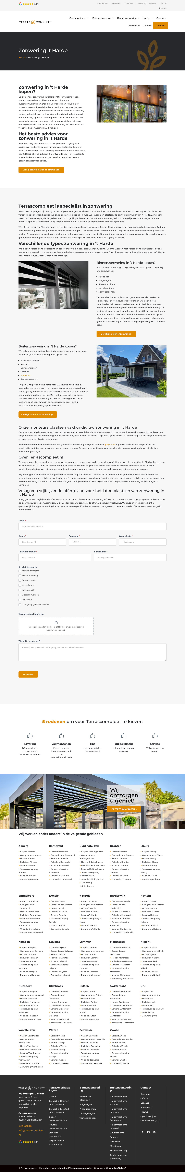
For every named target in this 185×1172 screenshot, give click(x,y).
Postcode (74, 536)
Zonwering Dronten (121, 879)
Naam (22, 520)
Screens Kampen (28, 961)
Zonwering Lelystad (60, 975)
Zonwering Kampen (30, 975)
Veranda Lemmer (89, 972)
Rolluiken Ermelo (59, 911)
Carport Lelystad (58, 947)
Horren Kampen (28, 954)
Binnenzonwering (127, 18)
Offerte (160, 25)
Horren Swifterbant (121, 1002)
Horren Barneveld (59, 858)
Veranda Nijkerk (150, 972)
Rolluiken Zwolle (120, 1046)
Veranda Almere (28, 876)
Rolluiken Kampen (29, 958)
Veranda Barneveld (60, 876)
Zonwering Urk (149, 1016)
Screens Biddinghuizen (92, 869)
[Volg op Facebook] (142, 1132)
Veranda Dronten (120, 876)
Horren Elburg (149, 858)
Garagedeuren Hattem (153, 905)
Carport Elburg (149, 851)
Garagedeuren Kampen (31, 951)
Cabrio (52, 1096)
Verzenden (28, 674)
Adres (22, 536)
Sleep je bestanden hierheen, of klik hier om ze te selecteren (56, 627)
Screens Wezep (58, 1049)
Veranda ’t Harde (89, 925)
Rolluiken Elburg (150, 862)
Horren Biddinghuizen (92, 862)
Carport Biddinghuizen (92, 851)
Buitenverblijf (27, 590)
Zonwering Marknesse (122, 978)
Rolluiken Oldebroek (61, 1005)
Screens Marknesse (121, 965)
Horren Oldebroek (59, 1002)
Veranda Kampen (28, 972)
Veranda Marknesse (121, 975)
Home (21, 57)
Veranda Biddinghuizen (92, 879)
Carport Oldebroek (60, 991)
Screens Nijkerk (149, 961)
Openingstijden (148, 1116)
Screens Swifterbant (121, 1009)
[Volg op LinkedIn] (154, 1132)
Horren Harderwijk (121, 911)
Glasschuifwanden (30, 595)
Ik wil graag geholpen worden (35, 604)
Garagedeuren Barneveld (63, 855)
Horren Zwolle (118, 1042)
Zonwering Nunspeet (30, 1019)
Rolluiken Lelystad (60, 958)
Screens (114, 1137)
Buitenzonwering (101, 18)
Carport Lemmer (89, 947)
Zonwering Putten (90, 1019)
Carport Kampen (28, 947)
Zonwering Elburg (151, 879)
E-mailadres (100, 551)
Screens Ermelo (58, 915)
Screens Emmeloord (30, 918)
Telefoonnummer (27, 551)
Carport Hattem (149, 901)
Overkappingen (77, 18)
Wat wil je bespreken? (29, 641)
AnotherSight (116, 1168)
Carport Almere (27, 851)
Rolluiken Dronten (120, 862)
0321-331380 (25, 1126)
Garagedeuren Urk (151, 995)
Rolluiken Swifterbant (122, 1005)
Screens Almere (27, 865)
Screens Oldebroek (60, 1009)
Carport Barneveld (59, 851)
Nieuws (163, 4)
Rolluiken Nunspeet (29, 1002)
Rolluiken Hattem (150, 911)
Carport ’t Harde (89, 901)
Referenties (116, 4)
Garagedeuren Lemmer (92, 951)
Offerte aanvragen (123, 809)
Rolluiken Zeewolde (90, 1046)
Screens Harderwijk (121, 918)
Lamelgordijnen (87, 1113)
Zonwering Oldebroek (61, 1023)
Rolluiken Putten (89, 1002)
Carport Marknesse (121, 947)
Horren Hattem (149, 908)
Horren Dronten (119, 858)
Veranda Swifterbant (121, 1019)
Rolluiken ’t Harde (90, 911)
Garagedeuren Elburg (152, 855)
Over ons (129, 4)
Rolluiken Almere (28, 862)
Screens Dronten (120, 865)
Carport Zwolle (119, 1036)
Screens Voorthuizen (30, 1053)
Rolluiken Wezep (59, 1046)
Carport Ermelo (58, 901)
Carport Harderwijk (121, 901)
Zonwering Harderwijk (123, 932)
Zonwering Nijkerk (151, 975)
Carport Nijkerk (149, 947)
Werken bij (141, 4)
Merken (152, 4)
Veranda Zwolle (119, 1060)
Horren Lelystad (58, 954)
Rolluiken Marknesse (122, 961)
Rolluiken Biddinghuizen (93, 865)
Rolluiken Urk (148, 1002)
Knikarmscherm (118, 1096)
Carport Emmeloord (29, 901)
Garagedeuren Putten (91, 995)
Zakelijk (147, 25)
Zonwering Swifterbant (123, 1023)
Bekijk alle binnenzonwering (116, 334)
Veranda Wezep (58, 1060)
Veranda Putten (88, 1016)
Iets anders (26, 599)
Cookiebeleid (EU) (149, 1120)
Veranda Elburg (149, 876)
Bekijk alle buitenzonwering (38, 414)
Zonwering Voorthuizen (31, 1067)
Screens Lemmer (89, 961)
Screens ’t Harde (89, 915)
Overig (160, 18)
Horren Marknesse (120, 958)
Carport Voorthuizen (29, 1036)
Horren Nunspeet (28, 998)
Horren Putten (88, 998)
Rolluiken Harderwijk (122, 915)
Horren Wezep (58, 1042)
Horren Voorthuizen (29, 1046)
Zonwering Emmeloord (31, 932)
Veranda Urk (148, 1012)
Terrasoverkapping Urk (153, 1009)
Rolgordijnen (86, 1104)
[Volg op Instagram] (148, 1132)
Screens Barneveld (60, 865)
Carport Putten (88, 991)
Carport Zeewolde (89, 1036)
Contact (162, 8)
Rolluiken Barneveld (60, 862)
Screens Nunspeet (29, 1005)
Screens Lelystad (59, 961)
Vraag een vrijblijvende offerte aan (41, 169)
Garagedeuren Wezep (61, 1039)
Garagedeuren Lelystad (62, 951)
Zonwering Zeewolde (91, 1063)
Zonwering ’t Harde (90, 929)
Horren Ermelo (58, 908)
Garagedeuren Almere (31, 855)
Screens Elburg (149, 865)
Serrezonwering (118, 1150)
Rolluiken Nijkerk (150, 958)
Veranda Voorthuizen (30, 1063)
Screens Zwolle (119, 1049)
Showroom (102, 4)
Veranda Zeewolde (90, 1060)
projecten (110, 444)
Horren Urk (147, 998)
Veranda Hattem (150, 925)
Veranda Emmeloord (30, 929)
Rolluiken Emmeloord (30, 915)
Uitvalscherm (117, 1132)
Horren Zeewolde (89, 1042)
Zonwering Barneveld (61, 879)
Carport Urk (147, 991)
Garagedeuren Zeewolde (93, 1039)
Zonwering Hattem (151, 929)
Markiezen (115, 1146)
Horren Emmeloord (29, 911)
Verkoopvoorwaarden (80, 1168)
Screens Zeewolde (90, 1049)
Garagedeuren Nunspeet (32, 995)
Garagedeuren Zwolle (122, 1039)
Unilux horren (27, 585)
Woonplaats (126, 536)
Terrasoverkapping (30, 571)
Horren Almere (27, 858)
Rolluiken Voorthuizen (30, 1049)
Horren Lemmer (89, 954)
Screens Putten (88, 1005)
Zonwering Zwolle (120, 1063)
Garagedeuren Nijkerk (152, 951)
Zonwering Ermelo (60, 929)
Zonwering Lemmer (91, 975)
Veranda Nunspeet (29, 1016)
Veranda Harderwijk (121, 929)
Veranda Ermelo (58, 925)
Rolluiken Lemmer (90, 958)
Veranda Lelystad (59, 972)
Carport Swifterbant (121, 991)
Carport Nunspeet (28, 991)
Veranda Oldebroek (60, 1019)
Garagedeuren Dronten (123, 855)
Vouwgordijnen (87, 1118)
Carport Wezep (58, 1036)
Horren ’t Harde (88, 908)
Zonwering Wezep (60, 1063)
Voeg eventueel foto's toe (31, 614)
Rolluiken (25, 375)
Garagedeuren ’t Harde (92, 905)
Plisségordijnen (87, 1109)
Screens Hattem (150, 915)
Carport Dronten (119, 851)
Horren (146, 18)
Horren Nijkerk (149, 954)
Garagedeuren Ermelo (61, 905)
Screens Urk (148, 1005)
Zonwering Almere (29, 879)
